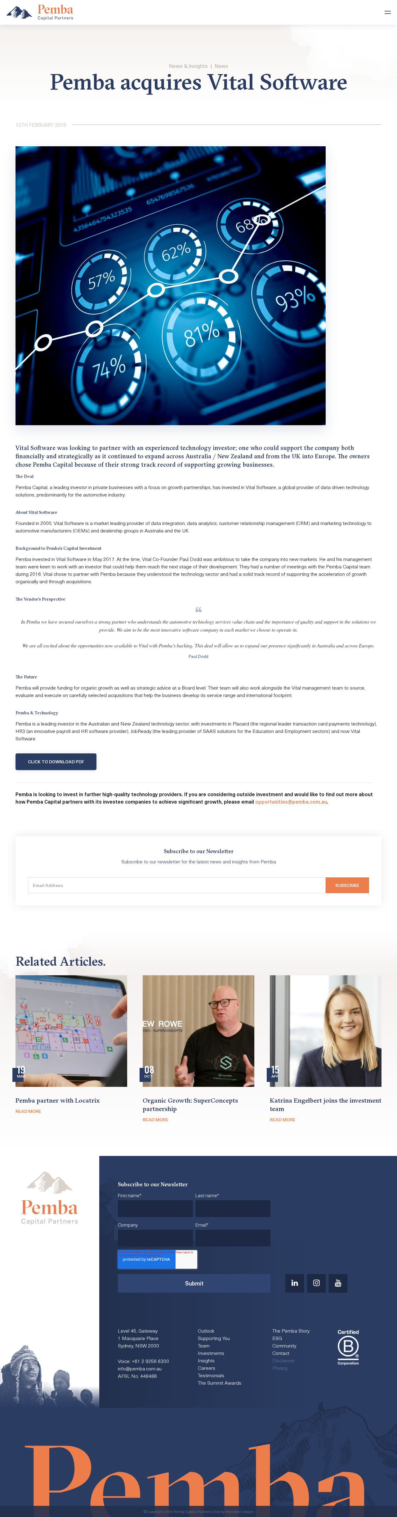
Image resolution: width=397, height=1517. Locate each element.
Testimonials (211, 1375)
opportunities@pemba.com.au (291, 801)
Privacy (280, 1367)
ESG (277, 1338)
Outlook (206, 1330)
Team (204, 1345)
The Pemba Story (291, 1330)
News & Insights (188, 65)
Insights (206, 1360)
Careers (206, 1367)
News (221, 65)
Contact (280, 1352)
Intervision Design (239, 1511)
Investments (211, 1352)
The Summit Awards (219, 1382)
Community (284, 1345)
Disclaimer (283, 1360)
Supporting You (214, 1338)
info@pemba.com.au (140, 1368)
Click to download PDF (56, 761)
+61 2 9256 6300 (150, 1361)
